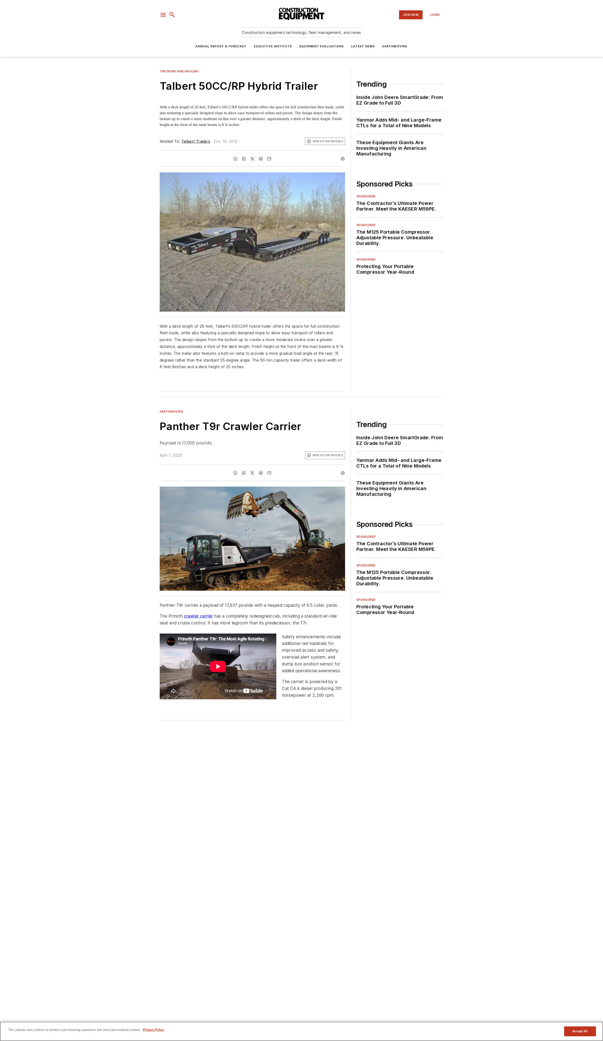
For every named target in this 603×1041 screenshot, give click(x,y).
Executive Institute (273, 46)
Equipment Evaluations (321, 46)
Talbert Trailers (195, 141)
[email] (269, 158)
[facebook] (235, 158)
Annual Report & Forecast (221, 46)
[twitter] (252, 158)
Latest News (363, 46)
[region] (301, 1031)
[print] (342, 158)
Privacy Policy (153, 1030)
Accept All (579, 1031)
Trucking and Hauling (179, 71)
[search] (172, 14)
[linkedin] (243, 158)
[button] (163, 14)
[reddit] (260, 158)
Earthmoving (394, 46)
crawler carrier (198, 616)
